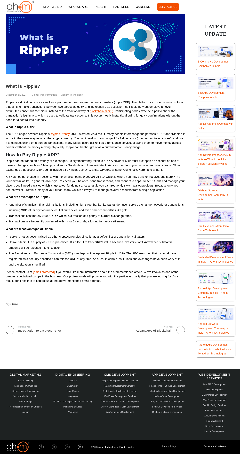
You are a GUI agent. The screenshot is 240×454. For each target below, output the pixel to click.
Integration (73, 396)
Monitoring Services (72, 407)
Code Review (73, 391)
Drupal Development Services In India (120, 380)
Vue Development (214, 421)
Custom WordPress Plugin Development (120, 407)
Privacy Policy (168, 446)
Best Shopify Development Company (120, 391)
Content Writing (25, 380)
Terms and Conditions (215, 446)
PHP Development (214, 389)
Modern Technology (72, 94)
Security (26, 412)
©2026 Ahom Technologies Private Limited (112, 447)
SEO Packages (25, 401)
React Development (214, 410)
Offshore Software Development (167, 412)
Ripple (15, 303)
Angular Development (214, 416)
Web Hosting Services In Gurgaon (25, 407)
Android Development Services (167, 380)
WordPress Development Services (120, 396)
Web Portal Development (214, 400)
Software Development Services (167, 407)
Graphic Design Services (214, 405)
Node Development (214, 426)
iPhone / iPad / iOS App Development (167, 386)
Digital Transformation (44, 94)
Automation (72, 386)
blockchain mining (101, 111)
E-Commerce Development (214, 395)
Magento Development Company (119, 386)
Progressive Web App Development (167, 401)
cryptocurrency (60, 134)
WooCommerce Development (120, 412)
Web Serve (73, 412)
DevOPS (73, 380)
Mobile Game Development (167, 396)
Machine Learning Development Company (72, 401)
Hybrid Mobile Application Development (167, 391)
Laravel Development (214, 431)
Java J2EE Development (214, 384)
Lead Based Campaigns (25, 386)
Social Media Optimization (25, 396)
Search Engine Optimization (25, 391)
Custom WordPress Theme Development (120, 401)
